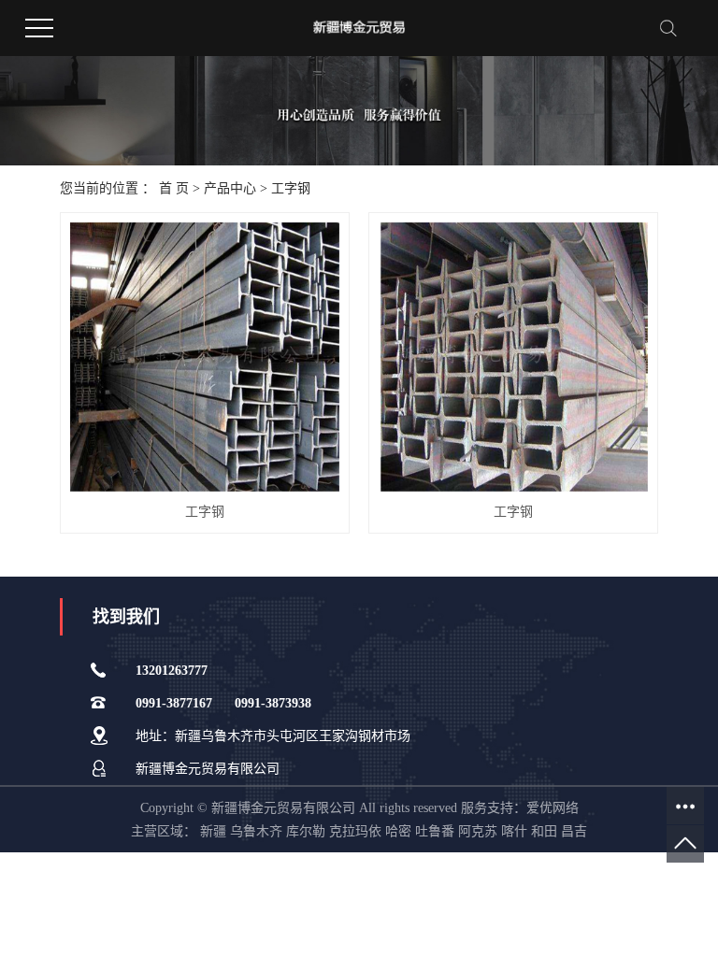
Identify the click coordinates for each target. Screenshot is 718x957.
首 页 (174, 188)
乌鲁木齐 (256, 831)
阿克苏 (477, 831)
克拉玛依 (355, 831)
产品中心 (230, 188)
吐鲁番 (434, 831)
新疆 (213, 831)
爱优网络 (552, 808)
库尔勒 (305, 831)
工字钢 (290, 188)
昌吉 (574, 831)
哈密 (398, 831)
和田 (544, 831)
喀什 (514, 831)
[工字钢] (204, 357)
